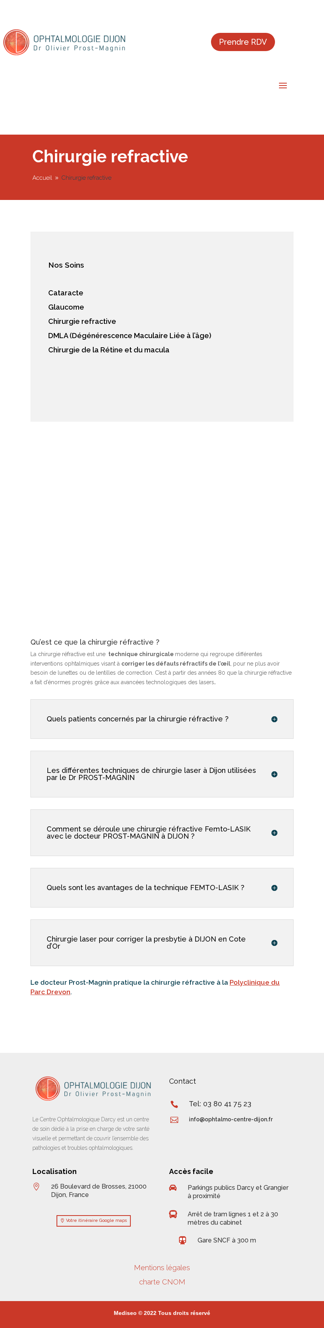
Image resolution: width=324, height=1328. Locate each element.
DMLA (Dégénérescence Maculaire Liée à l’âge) (129, 335)
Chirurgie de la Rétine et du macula (109, 350)
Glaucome (66, 307)
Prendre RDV (243, 42)
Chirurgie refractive (82, 321)
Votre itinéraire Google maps (96, 1220)
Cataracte (65, 293)
